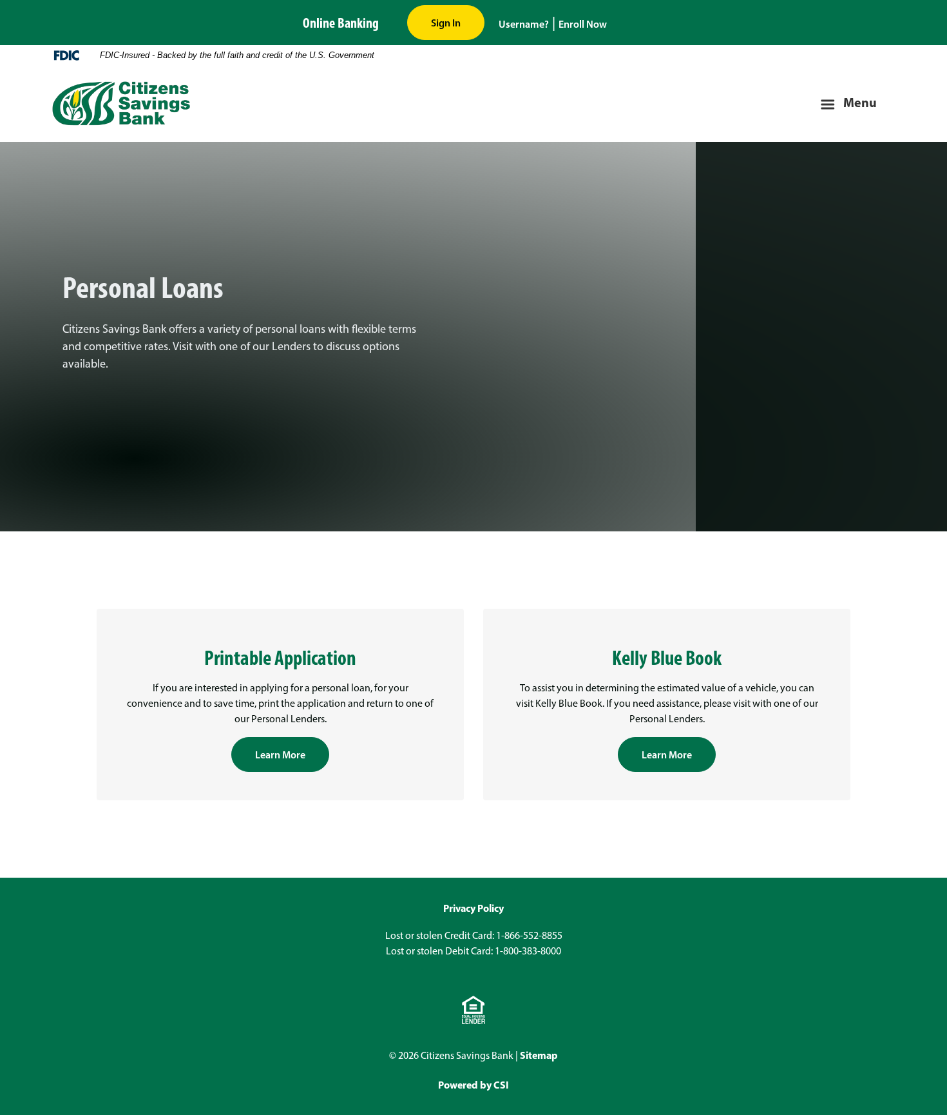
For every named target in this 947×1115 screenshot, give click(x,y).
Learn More (280, 754)
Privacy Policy (473, 908)
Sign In (446, 22)
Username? (524, 23)
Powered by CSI (473, 1084)
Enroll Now (583, 23)
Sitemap (539, 1055)
